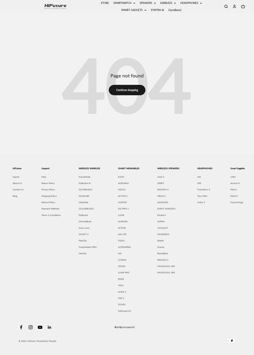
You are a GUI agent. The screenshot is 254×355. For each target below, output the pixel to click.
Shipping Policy (49, 196)
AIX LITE (122, 234)
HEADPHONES (189, 2)
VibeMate (83, 202)
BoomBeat (162, 253)
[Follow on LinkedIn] (49, 327)
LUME (121, 215)
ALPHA (160, 221)
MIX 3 (121, 298)
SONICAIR (84, 196)
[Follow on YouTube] (40, 327)
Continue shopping (127, 90)
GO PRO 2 (123, 208)
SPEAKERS (146, 2)
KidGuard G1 (124, 311)
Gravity (160, 247)
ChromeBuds (85, 221)
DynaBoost (174, 10)
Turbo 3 (201, 202)
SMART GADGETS (132, 10)
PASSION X (163, 189)
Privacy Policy (48, 189)
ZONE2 (122, 266)
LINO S (160, 176)
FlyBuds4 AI (85, 183)
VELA (120, 285)
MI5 (199, 183)
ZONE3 (122, 304)
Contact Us (18, 189)
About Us (17, 183)
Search (16, 176)
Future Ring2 (236, 202)
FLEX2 (121, 240)
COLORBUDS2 (86, 208)
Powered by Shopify (46, 341)
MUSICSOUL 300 (166, 272)
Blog (15, 196)
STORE (105, 2)
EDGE (121, 279)
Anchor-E (235, 183)
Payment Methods (50, 208)
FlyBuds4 (83, 215)
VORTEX (122, 202)
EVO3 (121, 176)
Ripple (160, 240)
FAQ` (44, 176)
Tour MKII (202, 196)
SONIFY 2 (84, 234)
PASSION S (162, 259)
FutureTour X (203, 189)
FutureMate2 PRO (88, 247)
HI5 (199, 176)
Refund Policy (48, 202)
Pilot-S (233, 189)
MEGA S (161, 196)
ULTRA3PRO (124, 247)
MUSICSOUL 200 (166, 266)
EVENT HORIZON (166, 208)
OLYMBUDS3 (85, 189)
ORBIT (160, 183)
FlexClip (83, 240)
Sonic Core (84, 228)
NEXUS (122, 189)
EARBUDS (166, 2)
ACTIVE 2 (123, 196)
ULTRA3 (122, 259)
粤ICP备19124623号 (124, 327)
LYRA (233, 176)
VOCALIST (162, 228)
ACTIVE (122, 228)
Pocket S (161, 215)
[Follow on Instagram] (30, 327)
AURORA (123, 221)
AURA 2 (122, 291)
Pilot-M (234, 196)
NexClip (82, 253)
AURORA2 (123, 183)
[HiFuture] (66, 6)
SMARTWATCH (122, 2)
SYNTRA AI (157, 10)
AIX (120, 253)
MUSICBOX (163, 234)
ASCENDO (162, 202)
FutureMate (84, 176)
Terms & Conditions (51, 215)
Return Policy (48, 183)
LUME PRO (123, 272)
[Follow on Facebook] (21, 327)
